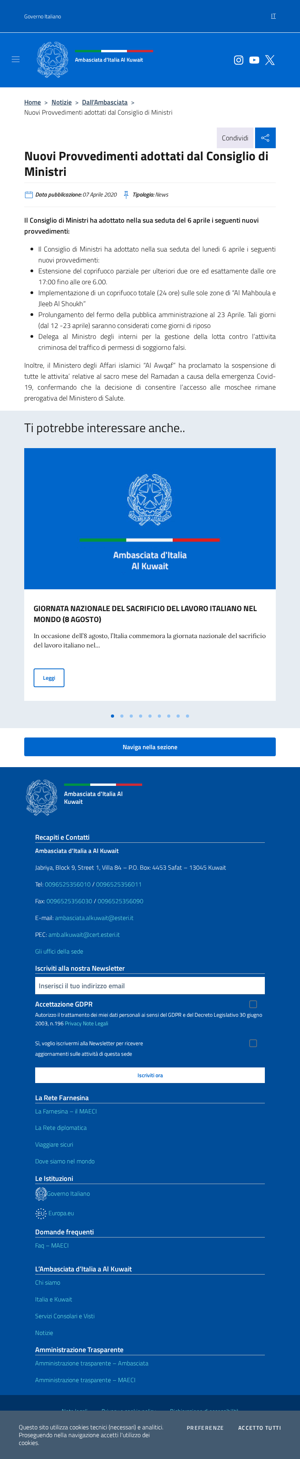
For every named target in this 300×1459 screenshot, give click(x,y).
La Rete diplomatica (61, 1127)
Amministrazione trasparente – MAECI (85, 1380)
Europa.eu (60, 1213)
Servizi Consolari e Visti (65, 1316)
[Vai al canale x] (268, 59)
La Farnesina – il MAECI (66, 1111)
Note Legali (95, 1023)
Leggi (53, 677)
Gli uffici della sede (59, 951)
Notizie (62, 102)
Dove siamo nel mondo (65, 1161)
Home (32, 102)
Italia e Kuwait (53, 1299)
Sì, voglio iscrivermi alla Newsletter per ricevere (89, 1043)
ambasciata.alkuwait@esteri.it (94, 917)
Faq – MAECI (52, 1245)
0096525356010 (68, 884)
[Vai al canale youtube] (252, 59)
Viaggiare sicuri (54, 1144)
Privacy (73, 1023)
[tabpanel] (150, 578)
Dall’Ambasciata (105, 102)
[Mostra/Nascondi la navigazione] (15, 59)
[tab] (112, 716)
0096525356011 (119, 884)
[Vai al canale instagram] (237, 59)
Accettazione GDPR (64, 1004)
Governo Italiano (42, 16)
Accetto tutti (259, 1428)
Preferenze (205, 1428)
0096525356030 (69, 901)
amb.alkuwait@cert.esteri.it (84, 934)
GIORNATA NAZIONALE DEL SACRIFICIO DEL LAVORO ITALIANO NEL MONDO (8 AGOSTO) (145, 613)
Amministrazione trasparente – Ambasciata (91, 1363)
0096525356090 (120, 901)
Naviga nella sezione (150, 747)
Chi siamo (47, 1282)
